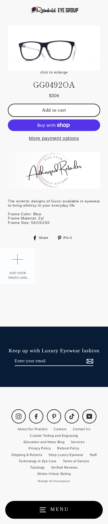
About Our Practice (32, 429)
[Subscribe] (89, 361)
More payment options (54, 138)
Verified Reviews (64, 467)
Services (77, 442)
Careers (60, 429)
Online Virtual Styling (54, 474)
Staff (93, 455)
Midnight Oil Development (54, 481)
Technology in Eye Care (38, 461)
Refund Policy (68, 448)
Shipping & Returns (26, 455)
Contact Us (81, 429)
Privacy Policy (40, 448)
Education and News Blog (44, 442)
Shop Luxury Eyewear (65, 455)
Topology (37, 467)
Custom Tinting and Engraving (54, 436)
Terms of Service (76, 461)
